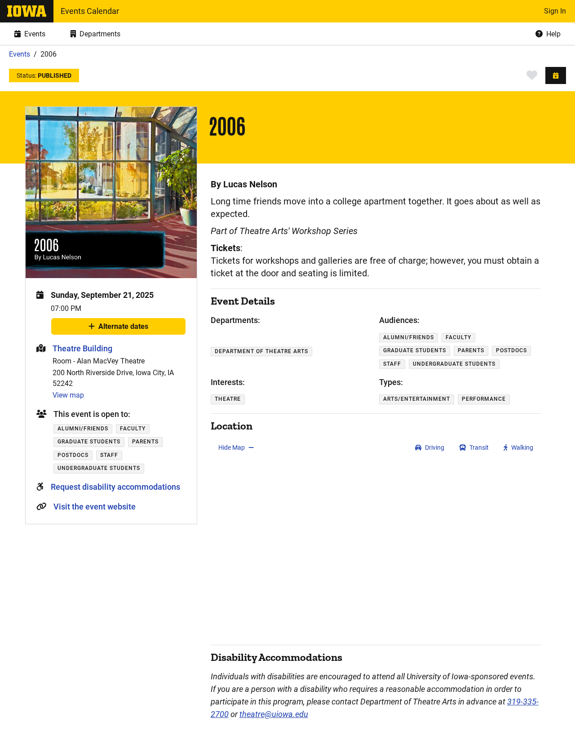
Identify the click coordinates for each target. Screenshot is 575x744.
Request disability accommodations (115, 487)
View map (68, 395)
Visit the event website (94, 506)
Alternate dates (123, 328)
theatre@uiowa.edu (273, 714)
